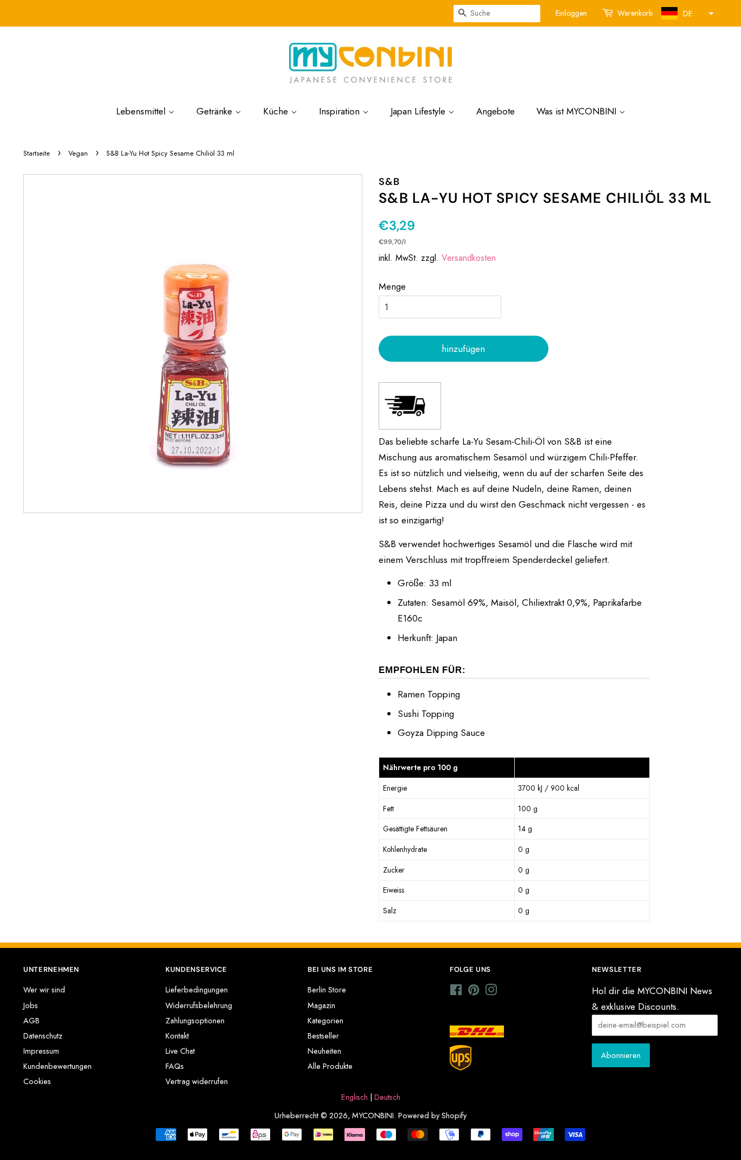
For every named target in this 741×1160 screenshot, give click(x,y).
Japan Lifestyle (419, 111)
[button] (686, 13)
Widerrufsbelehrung (198, 1005)
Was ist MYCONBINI (577, 111)
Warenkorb (635, 13)
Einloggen (571, 13)
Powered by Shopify (432, 1115)
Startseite (36, 153)
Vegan (78, 153)
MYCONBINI (373, 1115)
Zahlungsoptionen (195, 1020)
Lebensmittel (142, 111)
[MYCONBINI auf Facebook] (456, 991)
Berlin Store (327, 989)
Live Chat (180, 1051)
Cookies (37, 1081)
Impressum (41, 1051)
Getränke (215, 111)
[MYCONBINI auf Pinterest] (474, 991)
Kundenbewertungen (57, 1066)
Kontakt (177, 1035)
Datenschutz (42, 1035)
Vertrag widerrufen (196, 1081)
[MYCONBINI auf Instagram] (491, 991)
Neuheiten (324, 1051)
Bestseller (323, 1035)
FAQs (174, 1066)
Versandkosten (469, 258)
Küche (277, 111)
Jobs (30, 1005)
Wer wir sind (44, 989)
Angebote (495, 111)
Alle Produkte (330, 1066)
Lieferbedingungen (196, 989)
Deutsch (387, 1097)
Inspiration (340, 111)
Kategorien (325, 1020)
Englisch (354, 1097)
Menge (392, 286)
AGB (31, 1020)
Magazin (321, 1005)
